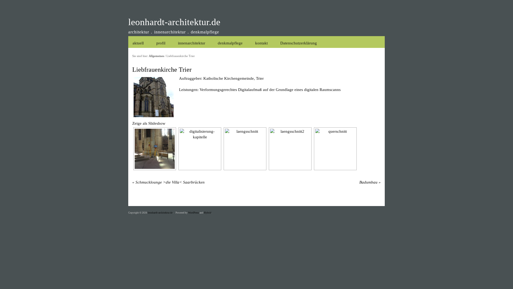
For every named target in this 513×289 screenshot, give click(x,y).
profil (160, 43)
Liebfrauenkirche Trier (162, 69)
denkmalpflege (230, 43)
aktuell (138, 43)
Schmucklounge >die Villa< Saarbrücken (170, 182)
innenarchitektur (191, 43)
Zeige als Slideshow (148, 123)
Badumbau (368, 182)
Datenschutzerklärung (298, 43)
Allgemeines (156, 56)
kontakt (261, 43)
